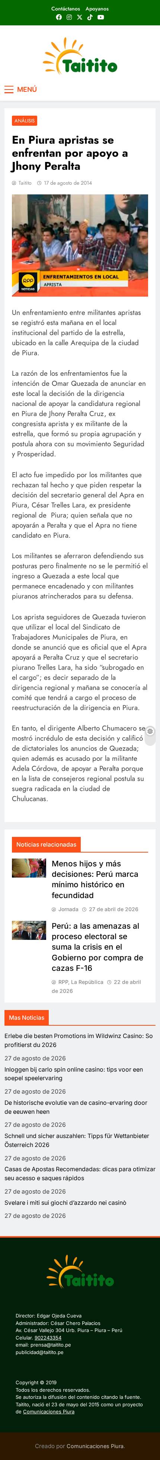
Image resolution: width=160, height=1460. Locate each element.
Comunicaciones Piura (48, 1411)
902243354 (48, 1338)
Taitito (25, 183)
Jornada (68, 909)
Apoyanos (97, 8)
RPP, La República (80, 982)
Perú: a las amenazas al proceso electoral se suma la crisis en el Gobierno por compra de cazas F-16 (97, 947)
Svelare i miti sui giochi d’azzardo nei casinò (65, 1202)
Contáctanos (65, 8)
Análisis (25, 120)
